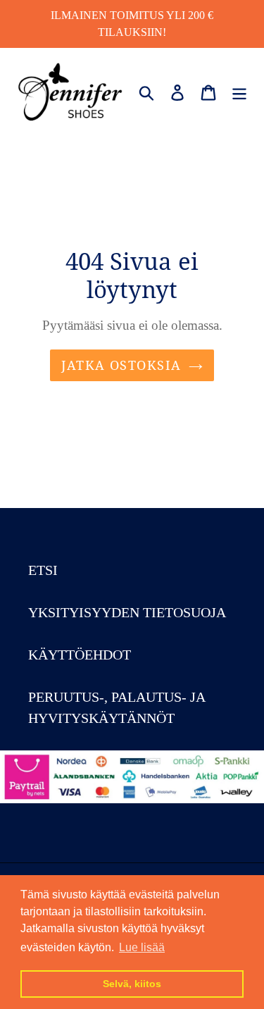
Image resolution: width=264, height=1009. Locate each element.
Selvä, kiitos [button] (132, 983)
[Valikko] (239, 91)
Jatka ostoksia (121, 365)
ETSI (43, 570)
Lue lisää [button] (142, 947)
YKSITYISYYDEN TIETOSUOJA (127, 612)
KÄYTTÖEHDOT (79, 654)
